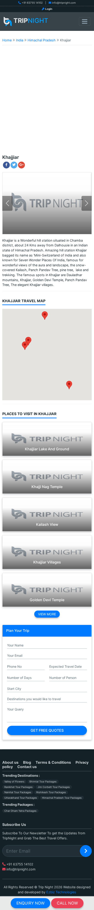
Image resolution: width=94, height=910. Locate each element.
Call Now (67, 903)
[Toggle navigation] (84, 21)
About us (10, 762)
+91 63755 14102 (32, 2)
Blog (27, 762)
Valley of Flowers (14, 781)
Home (7, 40)
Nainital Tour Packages (17, 792)
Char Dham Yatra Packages (20, 810)
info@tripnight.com (64, 2)
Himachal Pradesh (42, 40)
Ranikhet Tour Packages (18, 787)
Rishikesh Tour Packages (51, 792)
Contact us (27, 766)
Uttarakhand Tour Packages (20, 797)
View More (47, 614)
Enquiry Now (30, 903)
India (19, 40)
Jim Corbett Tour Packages (54, 787)
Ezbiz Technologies (61, 892)
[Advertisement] (47, 102)
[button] (25, 346)
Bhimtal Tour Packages (43, 781)
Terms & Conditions (53, 762)
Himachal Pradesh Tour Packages (62, 797)
